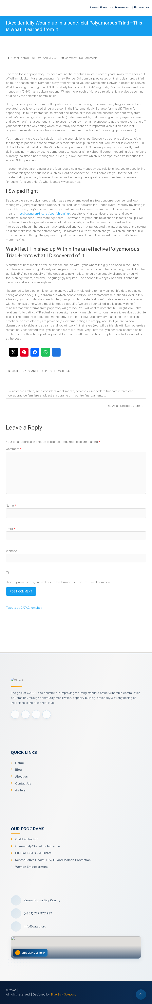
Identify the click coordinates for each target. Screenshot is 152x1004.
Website (11, 551)
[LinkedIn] (46, 714)
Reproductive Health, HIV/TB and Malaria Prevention (53, 860)
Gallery (20, 790)
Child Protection (26, 839)
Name (11, 505)
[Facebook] (15, 714)
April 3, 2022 (50, 58)
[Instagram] (36, 714)
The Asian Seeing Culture (125, 406)
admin (24, 58)
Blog (18, 769)
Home (19, 763)
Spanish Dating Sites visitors (49, 371)
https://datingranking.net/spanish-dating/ (43, 213)
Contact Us (23, 783)
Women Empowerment (31, 867)
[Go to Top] (141, 994)
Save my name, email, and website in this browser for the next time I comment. (58, 582)
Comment (13, 449)
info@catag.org (35, 926)
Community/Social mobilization (37, 846)
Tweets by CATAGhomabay (24, 607)
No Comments (88, 58)
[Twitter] (25, 714)
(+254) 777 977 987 (38, 913)
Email (10, 529)
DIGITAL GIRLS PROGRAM (33, 853)
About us (21, 776)
